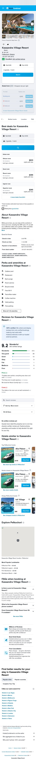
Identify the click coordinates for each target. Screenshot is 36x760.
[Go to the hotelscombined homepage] (13, 8)
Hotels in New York (8, 708)
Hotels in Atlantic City (9, 711)
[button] (3, 8)
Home (10, 748)
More (3, 230)
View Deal (26, 460)
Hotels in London (7, 713)
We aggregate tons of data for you (14, 736)
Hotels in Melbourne (8, 698)
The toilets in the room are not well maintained (16, 391)
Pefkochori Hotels (22, 755)
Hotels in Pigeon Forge (9, 700)
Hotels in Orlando (7, 703)
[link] (14, 464)
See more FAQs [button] (18, 616)
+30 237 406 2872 (8, 56)
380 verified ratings (19, 59)
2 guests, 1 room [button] (9, 70)
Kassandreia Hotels (9, 755)
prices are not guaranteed (14, 728)
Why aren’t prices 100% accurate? (14, 740)
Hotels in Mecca (7, 695)
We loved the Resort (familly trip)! (15, 382)
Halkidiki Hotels (25, 751)
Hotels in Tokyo (7, 718)
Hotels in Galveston (8, 716)
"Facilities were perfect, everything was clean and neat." (16, 376)
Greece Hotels (17, 748)
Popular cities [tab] (7, 679)
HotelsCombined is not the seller (13, 733)
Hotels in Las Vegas (8, 693)
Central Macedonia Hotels (8, 751)
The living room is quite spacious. (15, 380)
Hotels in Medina (7, 706)
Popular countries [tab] (20, 679)
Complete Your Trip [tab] (9, 684)
